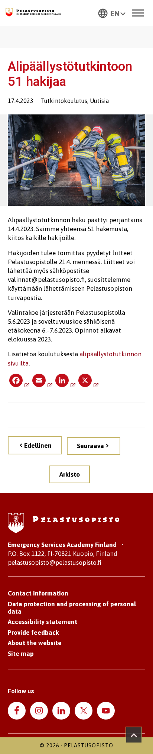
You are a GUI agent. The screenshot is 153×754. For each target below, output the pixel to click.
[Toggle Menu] (138, 12)
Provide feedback (33, 632)
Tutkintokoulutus (64, 100)
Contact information (38, 593)
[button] (111, 13)
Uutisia (99, 100)
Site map (21, 653)
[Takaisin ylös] (134, 735)
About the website (35, 643)
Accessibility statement (42, 621)
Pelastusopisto (88, 745)
